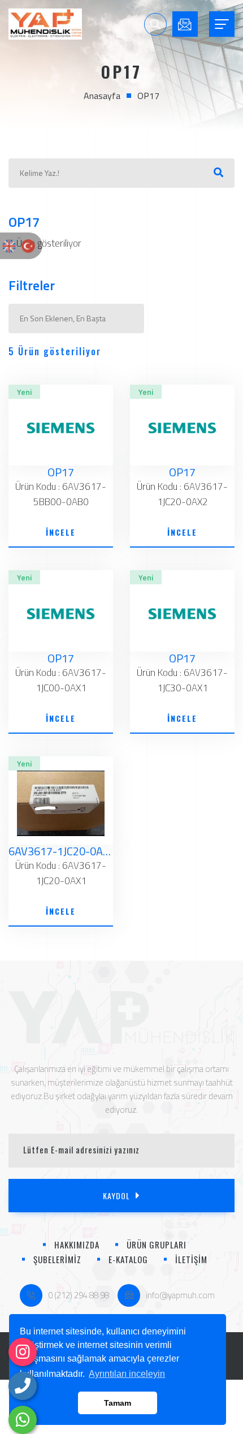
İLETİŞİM (191, 1259)
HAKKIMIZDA (76, 1244)
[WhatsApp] (22, 1420)
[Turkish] (28, 245)
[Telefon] (22, 1386)
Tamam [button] (117, 1402)
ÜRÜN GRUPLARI (156, 1244)
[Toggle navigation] (222, 24)
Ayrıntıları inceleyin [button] (127, 1374)
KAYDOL (116, 1196)
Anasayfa (102, 95)
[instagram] (22, 1352)
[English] (9, 245)
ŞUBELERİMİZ (57, 1259)
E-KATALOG (128, 1259)
